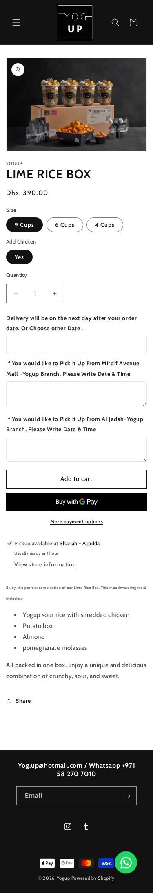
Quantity (16, 275)
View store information (45, 564)
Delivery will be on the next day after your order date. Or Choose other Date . (71, 323)
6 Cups (65, 224)
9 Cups (24, 224)
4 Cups (105, 224)
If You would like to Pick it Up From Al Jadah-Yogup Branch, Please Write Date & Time (75, 424)
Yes (19, 257)
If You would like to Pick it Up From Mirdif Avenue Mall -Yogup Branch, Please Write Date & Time (73, 368)
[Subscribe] (127, 795)
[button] (16, 22)
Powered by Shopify (93, 878)
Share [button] (23, 700)
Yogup (63, 878)
